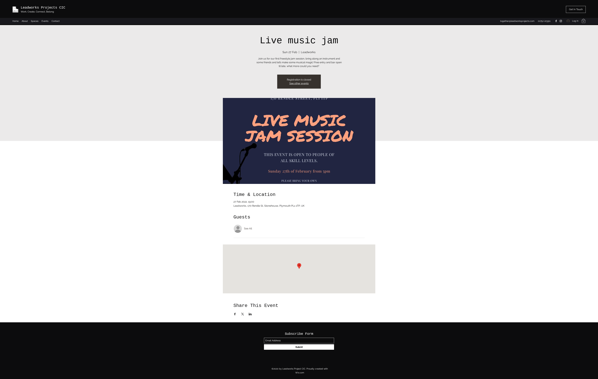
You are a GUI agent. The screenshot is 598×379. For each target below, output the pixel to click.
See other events (299, 83)
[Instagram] (560, 21)
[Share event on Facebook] (234, 314)
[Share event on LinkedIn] (250, 314)
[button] (583, 21)
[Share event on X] (242, 314)
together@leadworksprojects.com (517, 21)
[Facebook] (556, 21)
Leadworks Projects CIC (43, 8)
